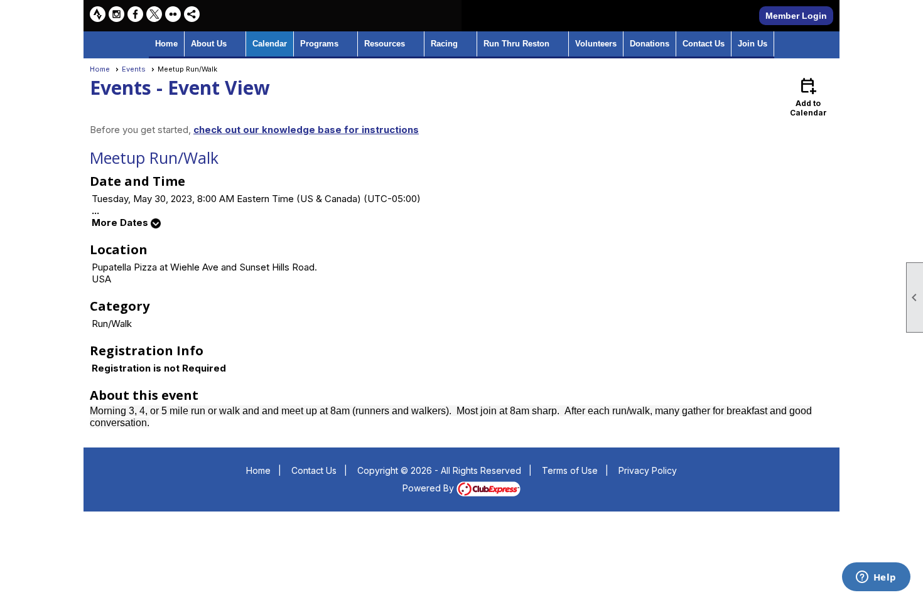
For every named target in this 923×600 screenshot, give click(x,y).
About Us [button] (209, 43)
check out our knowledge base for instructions (306, 130)
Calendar (269, 43)
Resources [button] (384, 43)
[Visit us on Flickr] (173, 14)
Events (134, 69)
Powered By (429, 488)
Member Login (796, 16)
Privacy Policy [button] (647, 470)
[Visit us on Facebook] (135, 14)
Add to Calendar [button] (808, 96)
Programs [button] (319, 43)
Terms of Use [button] (570, 470)
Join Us (752, 43)
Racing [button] (444, 43)
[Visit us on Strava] (97, 14)
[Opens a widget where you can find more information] (875, 578)
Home (166, 43)
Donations (649, 43)
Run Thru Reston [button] (516, 43)
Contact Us (704, 43)
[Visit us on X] (154, 14)
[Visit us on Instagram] (116, 14)
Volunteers (596, 43)
